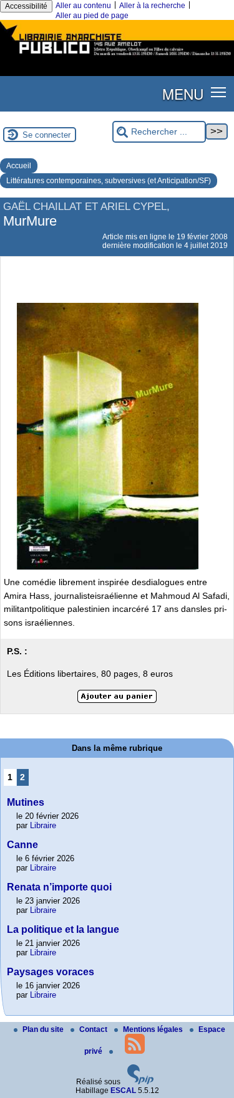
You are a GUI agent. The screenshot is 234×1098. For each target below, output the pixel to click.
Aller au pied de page (92, 15)
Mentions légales (154, 1029)
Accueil (18, 165)
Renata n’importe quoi (59, 887)
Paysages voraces (50, 972)
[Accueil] (117, 56)
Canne (22, 844)
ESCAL (123, 1090)
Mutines (25, 802)
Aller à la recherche (152, 5)
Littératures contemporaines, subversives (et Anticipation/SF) (108, 180)
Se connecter (46, 135)
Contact (94, 1029)
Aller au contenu (83, 5)
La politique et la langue (63, 929)
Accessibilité (26, 6)
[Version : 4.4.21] (140, 1081)
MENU (182, 93)
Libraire (43, 825)
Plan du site (44, 1029)
